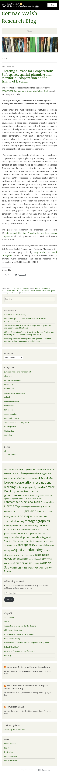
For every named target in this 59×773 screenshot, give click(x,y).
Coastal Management (12, 380)
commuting (10, 477)
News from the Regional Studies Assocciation (28, 667)
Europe (31, 495)
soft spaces (46, 291)
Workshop (8, 435)
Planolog (7, 655)
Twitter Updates (12, 725)
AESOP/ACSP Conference (13, 91)
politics (21, 533)
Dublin (14, 291)
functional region (31, 502)
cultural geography (26, 487)
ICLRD (19, 291)
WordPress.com (10, 760)
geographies (48, 502)
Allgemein (8, 376)
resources (21, 541)
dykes (16, 491)
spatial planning (10, 414)
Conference (8, 384)
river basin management (37, 541)
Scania (50, 541)
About (6, 451)
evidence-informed (36, 499)
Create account (10, 744)
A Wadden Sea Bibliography (15, 314)
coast (7, 473)
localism (35, 517)
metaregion (9, 525)
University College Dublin (38, 91)
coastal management (40, 473)
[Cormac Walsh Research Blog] (30, 52)
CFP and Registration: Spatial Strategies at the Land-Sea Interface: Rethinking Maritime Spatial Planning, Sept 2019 (29, 333)
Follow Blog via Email (14, 581)
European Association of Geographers (19, 634)
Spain (35, 545)
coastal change (19, 473)
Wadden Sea (9, 431)
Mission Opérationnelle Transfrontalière (19, 651)
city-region (29, 469)
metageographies (37, 521)
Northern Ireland (34, 291)
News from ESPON (15, 707)
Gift (52, 5)
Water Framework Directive (40, 567)
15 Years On (9, 617)
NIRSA (17, 529)
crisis (41, 477)
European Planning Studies (19, 499)
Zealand (8, 571)
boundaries (15, 469)
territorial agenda (35, 559)
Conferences (14, 288)
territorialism (14, 293)
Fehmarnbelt (12, 502)
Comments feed (10, 756)
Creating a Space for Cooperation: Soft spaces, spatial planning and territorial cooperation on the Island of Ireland (27, 76)
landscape (24, 516)
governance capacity (34, 507)
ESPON (24, 495)
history (7, 511)
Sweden (24, 558)
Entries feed (8, 752)
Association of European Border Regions (20, 626)
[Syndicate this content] (5, 667)
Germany (11, 506)
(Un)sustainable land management (17, 372)
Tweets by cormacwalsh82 (14, 729)
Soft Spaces (23, 288)
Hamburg (47, 506)
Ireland (25, 291)
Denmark (48, 487)
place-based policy (45, 530)
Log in (6, 748)
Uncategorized (10, 427)
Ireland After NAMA (11, 401)
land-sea (42, 511)
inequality (21, 512)
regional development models (22, 537)
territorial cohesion (11, 418)
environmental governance (14, 393)
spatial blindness (46, 545)
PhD (37, 530)
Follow (9, 599)
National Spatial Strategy (26, 525)
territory (36, 563)
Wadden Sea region (18, 567)
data (39, 487)
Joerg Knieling (40, 252)
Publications (9, 405)
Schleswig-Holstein (10, 545)
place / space (10, 533)
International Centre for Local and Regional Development (26, 643)
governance (22, 507)
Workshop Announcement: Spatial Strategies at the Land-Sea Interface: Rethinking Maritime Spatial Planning (27, 340)
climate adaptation (45, 469)
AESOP (37, 288)
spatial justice (9, 551)
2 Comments (25, 293)
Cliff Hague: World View (13, 630)
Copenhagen (32, 478)
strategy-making (21, 555)
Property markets (37, 533)
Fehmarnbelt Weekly (12, 638)
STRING (31, 555)
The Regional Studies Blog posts (16, 422)
